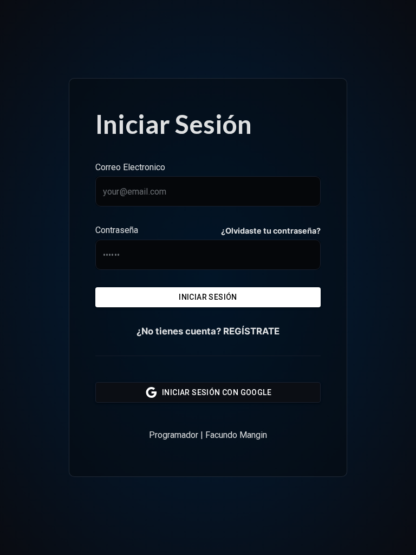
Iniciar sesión (208, 297)
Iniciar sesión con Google (216, 392)
